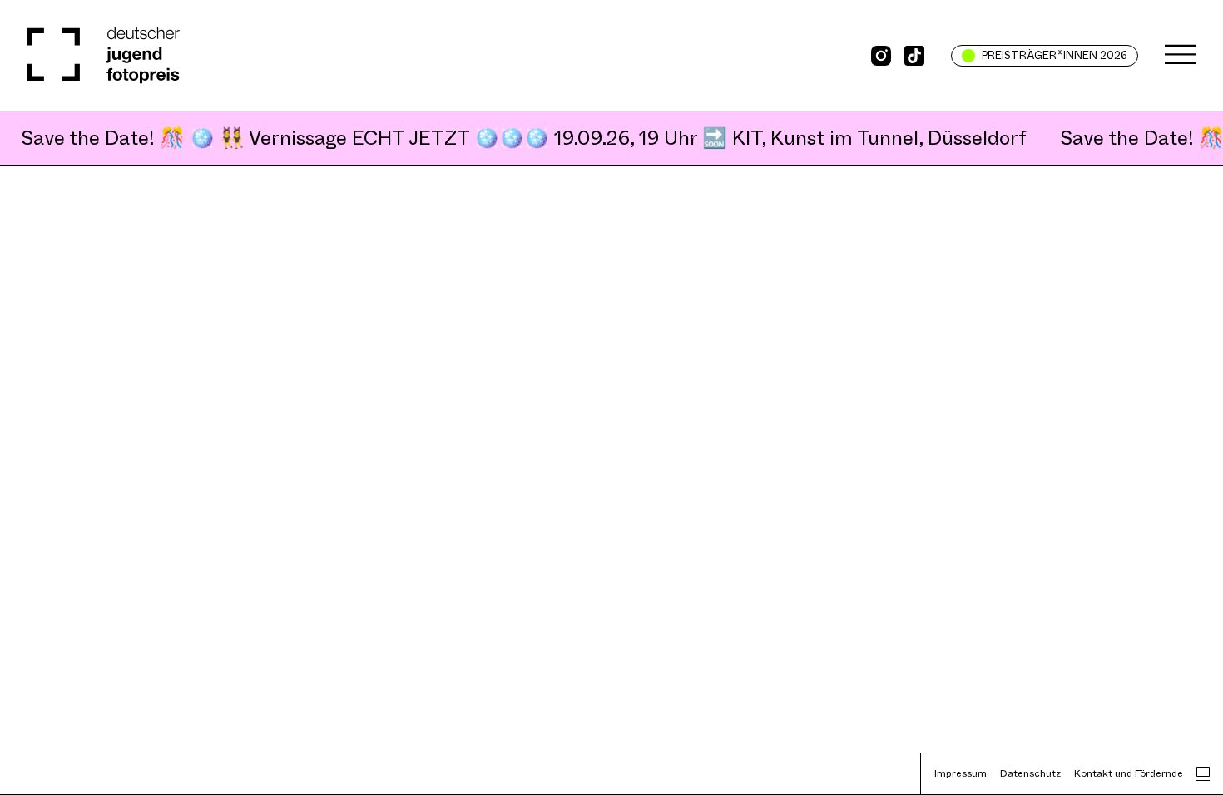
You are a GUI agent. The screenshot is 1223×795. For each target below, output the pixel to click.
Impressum (960, 773)
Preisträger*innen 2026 (1054, 55)
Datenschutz (1030, 773)
